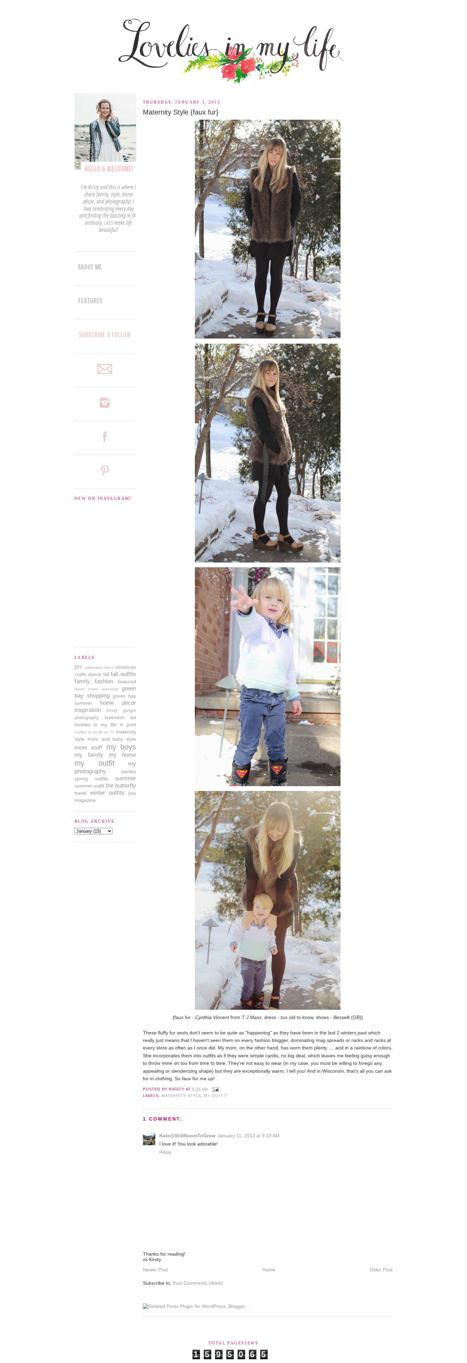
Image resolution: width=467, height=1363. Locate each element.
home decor (118, 703)
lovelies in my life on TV (95, 732)
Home (268, 1269)
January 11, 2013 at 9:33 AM (248, 1135)
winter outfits (107, 793)
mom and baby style (112, 739)
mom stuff (88, 747)
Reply (165, 1152)
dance (95, 674)
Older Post (381, 1269)
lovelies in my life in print (105, 724)
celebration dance (99, 667)
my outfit (216, 1096)
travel (80, 793)
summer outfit (89, 786)
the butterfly (121, 785)
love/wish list (120, 717)
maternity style (181, 1096)
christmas (125, 667)
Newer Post (155, 1269)
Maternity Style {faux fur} (180, 112)
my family (89, 755)
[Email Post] (215, 1089)
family (82, 681)
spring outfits (91, 778)
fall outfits (123, 674)
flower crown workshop (96, 689)
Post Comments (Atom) (198, 1283)
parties (128, 771)
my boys (121, 747)
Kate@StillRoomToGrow (187, 1135)
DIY (78, 667)
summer (125, 778)
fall (106, 674)
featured (127, 681)
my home (122, 755)
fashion (104, 681)
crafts (80, 674)
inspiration (88, 710)
